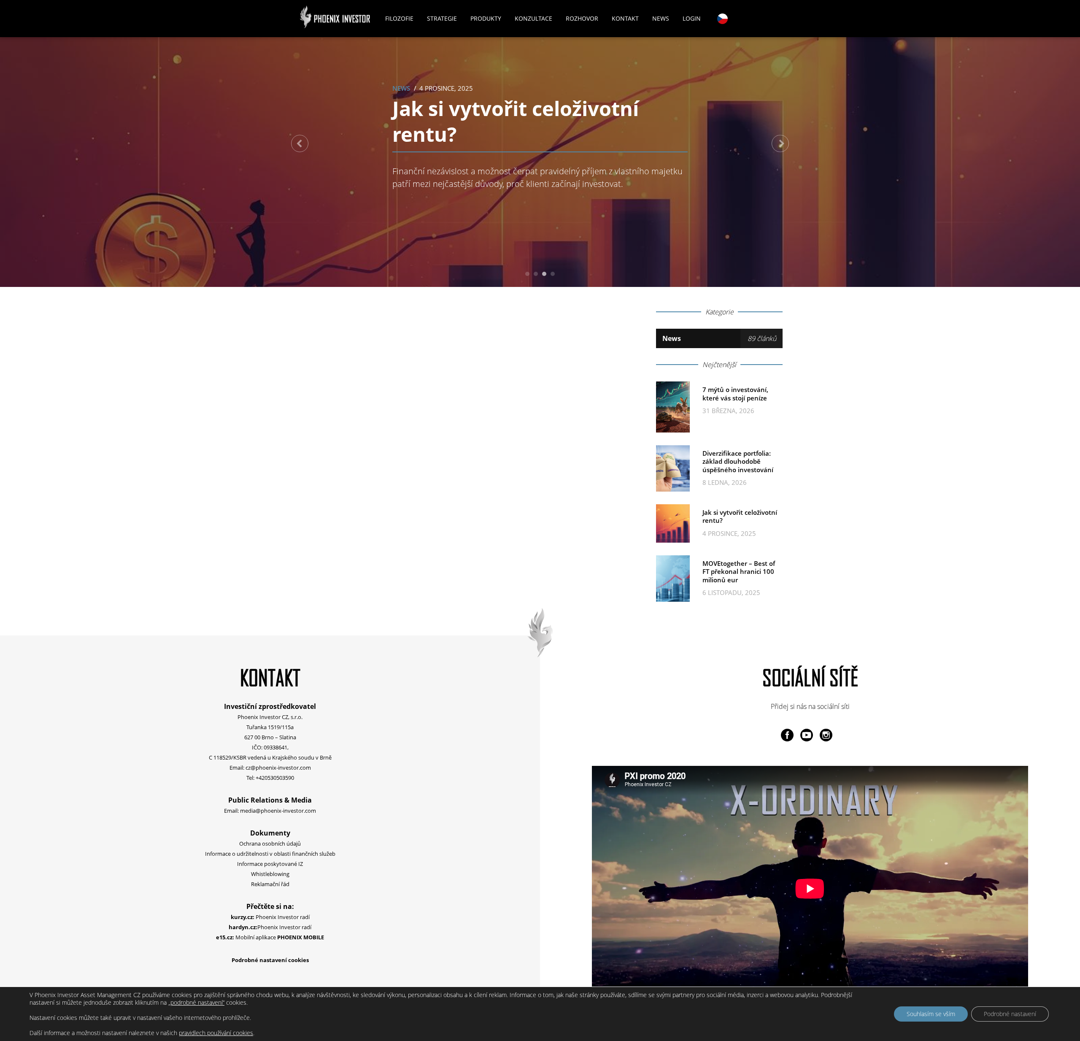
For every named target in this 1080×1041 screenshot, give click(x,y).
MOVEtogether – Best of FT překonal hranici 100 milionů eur (738, 571)
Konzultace (533, 18)
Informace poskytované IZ (270, 864)
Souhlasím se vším (931, 1014)
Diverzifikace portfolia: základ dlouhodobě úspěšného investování (737, 461)
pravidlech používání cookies (216, 1033)
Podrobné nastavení (1010, 1014)
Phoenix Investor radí (270, 917)
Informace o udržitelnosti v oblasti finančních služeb (270, 853)
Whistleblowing (270, 874)
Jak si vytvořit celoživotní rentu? (515, 121)
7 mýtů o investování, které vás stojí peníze (735, 393)
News (660, 18)
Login (692, 18)
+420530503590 (275, 777)
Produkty (485, 18)
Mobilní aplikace (270, 937)
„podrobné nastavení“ (196, 1002)
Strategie (442, 18)
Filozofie (399, 18)
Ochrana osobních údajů (270, 843)
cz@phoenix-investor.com (278, 767)
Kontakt (625, 18)
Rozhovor (582, 18)
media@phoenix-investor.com (278, 810)
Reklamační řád (270, 884)
